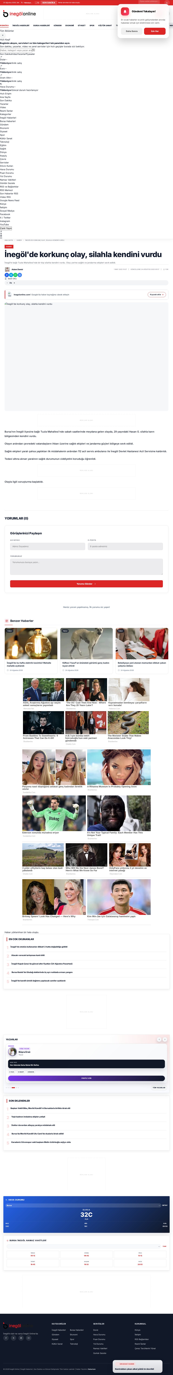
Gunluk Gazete (99, 1353)
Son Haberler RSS (9, 193)
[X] (86, 234)
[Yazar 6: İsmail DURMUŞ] (18, 1087)
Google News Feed (9, 200)
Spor (92, 25)
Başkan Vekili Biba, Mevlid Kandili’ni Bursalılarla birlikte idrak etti (40, 1108)
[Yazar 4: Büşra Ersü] (13, 1087)
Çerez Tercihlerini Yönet (145, 1348)
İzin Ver (155, 31)
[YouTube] (86, 238)
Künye (3, 204)
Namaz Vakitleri (8, 179)
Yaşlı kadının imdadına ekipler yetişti (28, 1117)
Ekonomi (69, 25)
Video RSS (5, 197)
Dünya (3, 152)
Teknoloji (4, 141)
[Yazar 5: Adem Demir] (16, 1087)
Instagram (5, 221)
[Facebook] (86, 231)
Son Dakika (5, 54)
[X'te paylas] (11, 275)
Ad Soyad (15, 540)
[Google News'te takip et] (20, 275)
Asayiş (3, 155)
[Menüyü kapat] (2, 35)
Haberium (92, 1369)
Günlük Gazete (7, 183)
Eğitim (3, 145)
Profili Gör (86, 1078)
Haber (19, 240)
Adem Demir (17, 269)
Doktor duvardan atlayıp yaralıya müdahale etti (33, 1125)
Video (14, 54)
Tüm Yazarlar (159, 1088)
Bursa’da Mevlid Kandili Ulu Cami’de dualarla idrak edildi (38, 1133)
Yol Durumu (6, 176)
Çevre (3, 159)
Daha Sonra (132, 31)
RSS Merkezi (6, 190)
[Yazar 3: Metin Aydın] (10, 1087)
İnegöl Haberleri (21, 25)
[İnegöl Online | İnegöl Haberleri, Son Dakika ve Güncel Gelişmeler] (19, 13)
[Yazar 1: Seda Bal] (6, 1087)
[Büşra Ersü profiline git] (12, 1051)
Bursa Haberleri (41, 25)
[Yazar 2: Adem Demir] (8, 1087)
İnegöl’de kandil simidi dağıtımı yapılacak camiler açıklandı (38, 981)
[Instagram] (86, 236)
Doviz (95, 1330)
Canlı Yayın (6, 228)
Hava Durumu (7, 169)
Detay (164, 1205)
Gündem (57, 25)
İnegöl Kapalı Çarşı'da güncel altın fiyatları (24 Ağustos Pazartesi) (41, 964)
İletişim (3, 207)
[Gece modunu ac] (167, 2)
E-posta (92, 540)
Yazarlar (21, 54)
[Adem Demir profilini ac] (7, 269)
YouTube (4, 224)
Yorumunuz (16, 556)
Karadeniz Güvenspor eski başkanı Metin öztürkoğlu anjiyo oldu (41, 1142)
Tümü (164, 1246)
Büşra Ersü (24, 1052)
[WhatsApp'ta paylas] (15, 275)
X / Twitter (5, 217)
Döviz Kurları (6, 166)
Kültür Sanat (105, 25)
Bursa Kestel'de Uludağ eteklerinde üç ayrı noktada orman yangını (42, 972)
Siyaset (82, 25)
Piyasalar (30, 54)
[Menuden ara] (33, 50)
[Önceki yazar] (159, 1039)
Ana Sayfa (5, 97)
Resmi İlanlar (6, 110)
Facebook (5, 214)
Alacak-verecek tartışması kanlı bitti (28, 955)
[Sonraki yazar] (165, 1039)
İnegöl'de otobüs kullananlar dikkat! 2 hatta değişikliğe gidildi (39, 947)
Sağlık (3, 148)
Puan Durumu (7, 173)
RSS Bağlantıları (142, 1339)
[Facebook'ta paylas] (7, 275)
